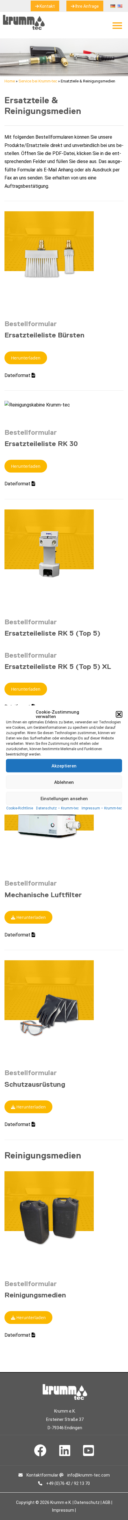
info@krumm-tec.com (88, 1475)
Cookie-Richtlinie (19, 808)
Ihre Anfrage (86, 6)
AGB (106, 1502)
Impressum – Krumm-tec (102, 808)
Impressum (63, 1510)
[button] (119, 714)
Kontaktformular (42, 1475)
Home (9, 81)
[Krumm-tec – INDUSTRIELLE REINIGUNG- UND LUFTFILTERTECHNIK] (24, 28)
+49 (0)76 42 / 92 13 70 (67, 1483)
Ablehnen (64, 782)
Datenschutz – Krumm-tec (57, 808)
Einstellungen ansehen (64, 798)
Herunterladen (25, 358)
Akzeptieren (64, 765)
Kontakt (47, 6)
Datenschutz (87, 1502)
